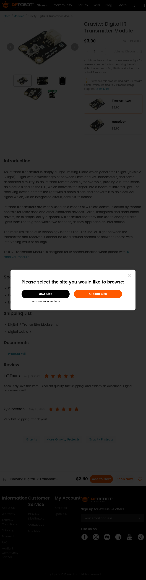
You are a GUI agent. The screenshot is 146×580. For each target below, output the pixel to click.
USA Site (45, 294)
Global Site (98, 294)
